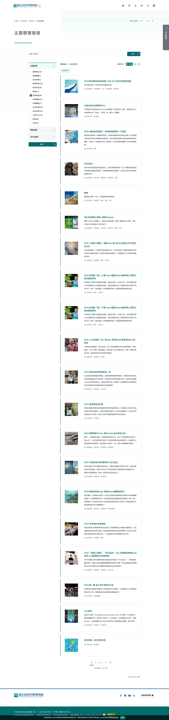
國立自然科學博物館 (26, 6)
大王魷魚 (88, 611)
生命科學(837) (38, 107)
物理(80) (36, 119)
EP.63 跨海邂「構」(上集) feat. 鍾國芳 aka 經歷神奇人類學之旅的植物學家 (110, 277)
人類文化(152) (38, 115)
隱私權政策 (114, 717)
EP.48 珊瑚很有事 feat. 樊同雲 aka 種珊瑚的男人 (104, 492)
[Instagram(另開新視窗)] (125, 695)
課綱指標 (33, 130)
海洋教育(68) (37, 95)
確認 (122, 717)
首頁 (17, 21)
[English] (141, 5)
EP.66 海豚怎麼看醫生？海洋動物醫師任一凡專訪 (105, 131)
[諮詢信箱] (129, 5)
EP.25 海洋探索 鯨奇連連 (94, 524)
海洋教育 (64, 70)
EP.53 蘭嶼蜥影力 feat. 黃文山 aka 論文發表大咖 (104, 433)
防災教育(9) (37, 80)
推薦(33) (36, 91)
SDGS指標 (34, 137)
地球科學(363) (38, 111)
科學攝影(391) (38, 99)
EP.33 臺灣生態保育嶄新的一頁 (97, 372)
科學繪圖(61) (37, 103)
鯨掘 (86, 193)
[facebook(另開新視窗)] (120, 695)
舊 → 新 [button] (137, 64)
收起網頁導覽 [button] (146, 695)
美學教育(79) (37, 72)
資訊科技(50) (37, 87)
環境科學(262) (38, 84)
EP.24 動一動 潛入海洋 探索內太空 (98, 585)
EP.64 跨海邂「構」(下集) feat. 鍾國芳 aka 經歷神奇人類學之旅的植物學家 (110, 309)
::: (119, 6)
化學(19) (36, 123)
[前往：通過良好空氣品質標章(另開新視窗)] (104, 714)
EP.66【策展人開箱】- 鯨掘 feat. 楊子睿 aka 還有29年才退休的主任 (110, 244)
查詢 (132, 54)
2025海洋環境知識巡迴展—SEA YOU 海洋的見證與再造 (107, 81)
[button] (148, 5)
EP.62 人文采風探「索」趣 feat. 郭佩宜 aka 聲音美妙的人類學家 (109, 341)
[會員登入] (135, 5)
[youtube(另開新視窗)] (129, 695)
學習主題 (31, 21)
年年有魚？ (89, 164)
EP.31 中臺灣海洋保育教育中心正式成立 (101, 462)
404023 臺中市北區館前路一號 (25, 712)
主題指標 (33, 66)
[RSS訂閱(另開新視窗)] (134, 695)
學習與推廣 (23, 21)
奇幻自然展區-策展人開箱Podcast (98, 217)
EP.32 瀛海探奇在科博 (93, 404)
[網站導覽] (123, 5)
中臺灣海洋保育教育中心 (94, 106)
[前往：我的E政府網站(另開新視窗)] (118, 714)
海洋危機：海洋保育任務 (94, 640)
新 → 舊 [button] (129, 64)
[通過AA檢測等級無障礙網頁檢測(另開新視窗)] (111, 714)
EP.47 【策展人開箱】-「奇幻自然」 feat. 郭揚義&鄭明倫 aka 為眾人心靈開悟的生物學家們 (110, 554)
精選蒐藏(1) (37, 76)
